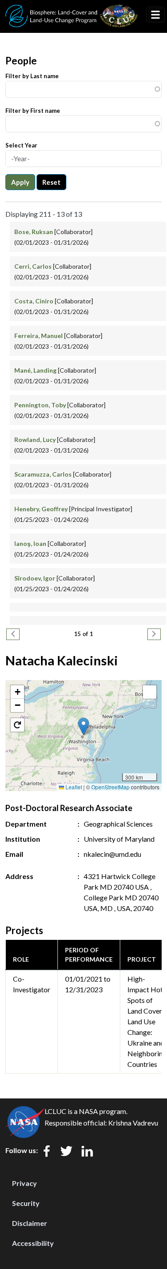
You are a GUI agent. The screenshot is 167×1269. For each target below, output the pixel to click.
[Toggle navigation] (155, 15)
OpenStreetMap (110, 787)
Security (26, 1203)
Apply (20, 182)
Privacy (24, 1183)
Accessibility (33, 1243)
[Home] (71, 10)
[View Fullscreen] (149, 692)
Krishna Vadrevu (133, 1122)
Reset (51, 182)
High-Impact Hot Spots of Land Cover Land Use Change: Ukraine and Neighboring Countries (147, 1021)
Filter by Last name (32, 76)
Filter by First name (32, 110)
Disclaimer (29, 1223)
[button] (83, 726)
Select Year (21, 145)
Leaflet (73, 787)
